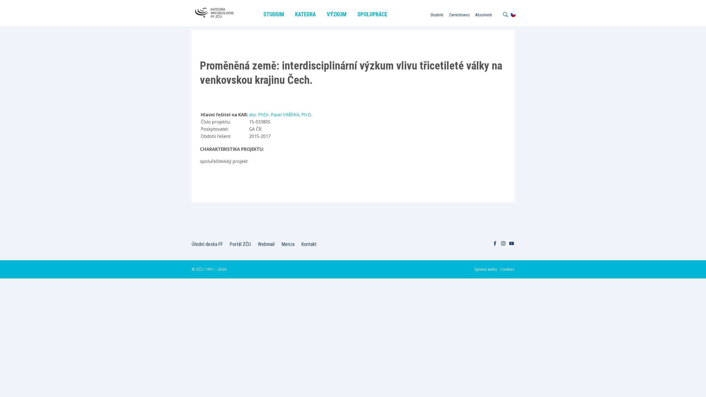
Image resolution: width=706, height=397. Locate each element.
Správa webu (485, 269)
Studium (273, 14)
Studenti (436, 15)
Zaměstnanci (459, 15)
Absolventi (483, 15)
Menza (288, 244)
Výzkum (336, 14)
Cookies (507, 269)
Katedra (305, 14)
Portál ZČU (240, 244)
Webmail (266, 244)
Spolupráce (372, 14)
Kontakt (309, 244)
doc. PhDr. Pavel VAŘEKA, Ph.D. (280, 115)
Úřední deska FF (207, 244)
